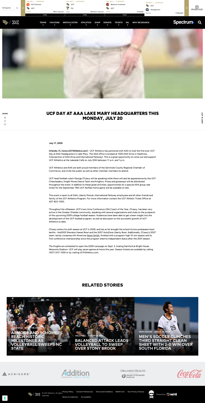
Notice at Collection (70, 397)
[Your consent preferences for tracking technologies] (5, 398)
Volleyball (16, 328)
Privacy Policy (67, 392)
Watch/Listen (70, 22)
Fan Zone (55, 22)
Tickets (119, 22)
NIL (127, 22)
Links (45, 15)
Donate (107, 22)
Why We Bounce (140, 22)
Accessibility (86, 397)
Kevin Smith (93, 235)
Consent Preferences (84, 392)
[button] (23, 8)
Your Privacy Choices (135, 392)
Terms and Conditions (104, 392)
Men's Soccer (145, 332)
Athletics (86, 22)
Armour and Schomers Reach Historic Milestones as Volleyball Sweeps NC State (36, 341)
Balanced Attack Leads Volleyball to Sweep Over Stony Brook (101, 345)
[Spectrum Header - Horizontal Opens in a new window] (183, 22)
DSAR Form (120, 392)
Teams (43, 22)
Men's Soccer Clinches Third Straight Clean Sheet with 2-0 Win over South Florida (166, 343)
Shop (97, 22)
